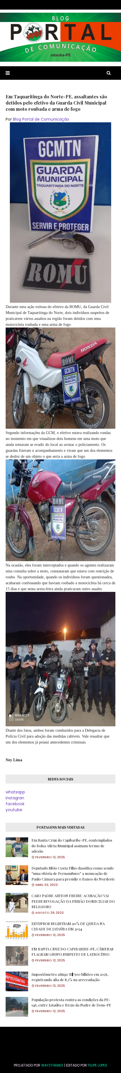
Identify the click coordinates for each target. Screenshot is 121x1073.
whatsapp (15, 792)
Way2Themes (52, 1065)
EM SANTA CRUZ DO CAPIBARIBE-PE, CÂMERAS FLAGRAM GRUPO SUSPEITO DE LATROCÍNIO (72, 951)
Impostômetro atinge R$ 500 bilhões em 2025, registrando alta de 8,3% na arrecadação (70, 977)
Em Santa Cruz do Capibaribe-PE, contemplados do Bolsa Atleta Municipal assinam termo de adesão (72, 845)
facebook (15, 804)
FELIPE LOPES (97, 1065)
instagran (15, 798)
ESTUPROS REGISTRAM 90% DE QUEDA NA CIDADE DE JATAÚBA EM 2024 (68, 926)
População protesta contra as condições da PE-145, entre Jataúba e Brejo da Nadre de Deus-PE (71, 1002)
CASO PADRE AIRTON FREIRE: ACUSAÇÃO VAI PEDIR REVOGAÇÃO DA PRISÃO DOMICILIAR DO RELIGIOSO (73, 901)
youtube (14, 810)
